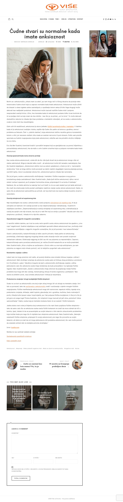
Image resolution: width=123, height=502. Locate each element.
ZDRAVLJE (41, 42)
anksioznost (11, 348)
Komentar (15, 433)
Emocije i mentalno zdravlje (24, 42)
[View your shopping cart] (9, 19)
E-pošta (36, 458)
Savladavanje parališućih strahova (19, 336)
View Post (19, 405)
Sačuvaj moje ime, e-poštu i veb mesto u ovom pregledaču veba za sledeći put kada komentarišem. (40, 470)
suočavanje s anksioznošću (35, 286)
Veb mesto (58, 458)
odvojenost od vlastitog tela (60, 203)
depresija (19, 348)
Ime (13, 458)
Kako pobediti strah (14, 341)
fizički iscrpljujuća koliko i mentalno (61, 126)
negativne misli (69, 348)
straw (77, 348)
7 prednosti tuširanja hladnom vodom (70, 395)
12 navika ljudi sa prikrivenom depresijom (44, 395)
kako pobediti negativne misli (33, 348)
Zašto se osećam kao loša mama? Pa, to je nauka (26, 365)
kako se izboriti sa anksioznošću (53, 348)
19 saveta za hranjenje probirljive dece (64, 364)
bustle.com (15, 327)
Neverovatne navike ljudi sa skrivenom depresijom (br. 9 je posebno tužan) (19, 395)
